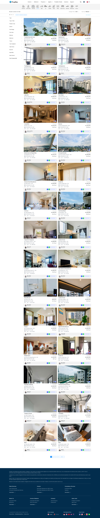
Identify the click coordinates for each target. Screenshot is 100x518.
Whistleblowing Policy (19, 514)
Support (72, 1)
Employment (53, 502)
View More (11, 492)
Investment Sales (68, 488)
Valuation (67, 490)
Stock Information (33, 502)
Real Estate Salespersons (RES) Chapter (45, 490)
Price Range (11, 29)
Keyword (11, 49)
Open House (11, 46)
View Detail (53, 44)
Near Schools (12, 55)
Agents (49, 1)
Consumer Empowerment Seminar (16, 490)
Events (29, 1)
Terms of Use (26, 514)
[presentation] (54, 34)
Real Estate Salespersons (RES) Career (45, 488)
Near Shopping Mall (13, 58)
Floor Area (11, 32)
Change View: (73, 11)
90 (61, 456)
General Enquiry (54, 500)
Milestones (11, 502)
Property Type (12, 23)
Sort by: (85, 11)
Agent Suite (74, 502)
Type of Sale (11, 20)
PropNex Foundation (76, 500)
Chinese (57, 514)
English (51, 514)
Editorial (36, 1)
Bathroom (11, 38)
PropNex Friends (58, 1)
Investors (66, 1)
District (10, 26)
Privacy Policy (11, 514)
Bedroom (11, 35)
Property (43, 1)
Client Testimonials (13, 488)
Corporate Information (34, 500)
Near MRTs (11, 52)
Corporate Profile (12, 500)
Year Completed (12, 43)
